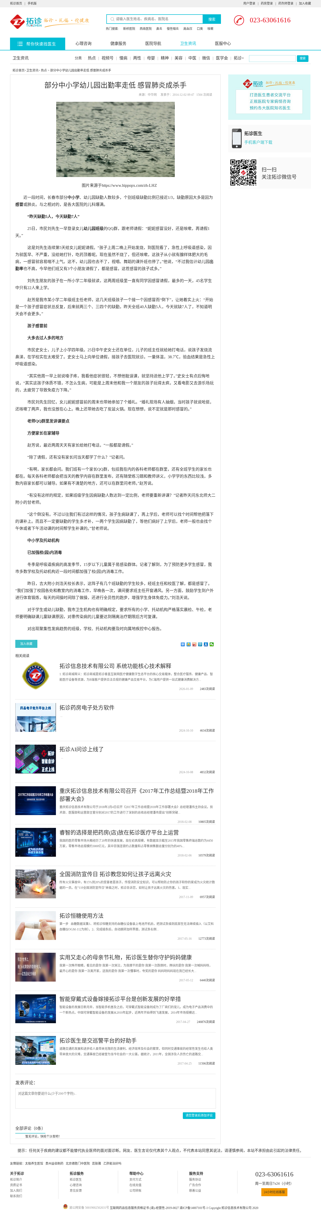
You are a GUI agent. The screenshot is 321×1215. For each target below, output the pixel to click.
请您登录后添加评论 (199, 1115)
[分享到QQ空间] (189, 644)
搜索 (211, 19)
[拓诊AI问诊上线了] (35, 759)
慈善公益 (195, 1190)
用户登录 (249, 3)
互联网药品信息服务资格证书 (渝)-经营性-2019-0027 (145, 1208)
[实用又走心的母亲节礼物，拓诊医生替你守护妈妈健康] (35, 967)
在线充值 (135, 1185)
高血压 (187, 29)
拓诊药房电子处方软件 (87, 708)
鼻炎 (159, 29)
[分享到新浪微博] (194, 644)
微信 (206, 58)
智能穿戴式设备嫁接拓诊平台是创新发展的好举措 (120, 999)
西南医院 (146, 29)
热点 (92, 58)
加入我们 (16, 1190)
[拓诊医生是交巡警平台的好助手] (35, 1050)
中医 (192, 58)
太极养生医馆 (34, 1163)
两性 (137, 58)
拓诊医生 (76, 1179)
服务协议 (195, 1179)
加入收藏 (305, 3)
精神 (165, 58)
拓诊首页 (16, 3)
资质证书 (16, 1185)
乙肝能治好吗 (112, 1163)
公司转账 (135, 1190)
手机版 (32, 3)
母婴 (151, 58)
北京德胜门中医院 (78, 1163)
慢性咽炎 (173, 29)
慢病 (123, 58)
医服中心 (223, 43)
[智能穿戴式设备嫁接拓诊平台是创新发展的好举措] (35, 1008)
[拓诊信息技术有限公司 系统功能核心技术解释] (35, 675)
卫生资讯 (188, 43)
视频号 (108, 58)
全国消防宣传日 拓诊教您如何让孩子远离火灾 (115, 874)
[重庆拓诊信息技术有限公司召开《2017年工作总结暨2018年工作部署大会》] (35, 800)
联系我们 (16, 1196)
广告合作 (195, 1185)
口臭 (200, 29)
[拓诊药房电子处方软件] (35, 717)
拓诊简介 (16, 1179)
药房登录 (267, 3)
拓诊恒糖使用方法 (81, 916)
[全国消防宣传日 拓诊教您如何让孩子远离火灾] (35, 884)
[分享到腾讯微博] (200, 644)
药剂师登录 (285, 3)
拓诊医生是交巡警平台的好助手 (98, 1040)
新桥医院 (129, 29)
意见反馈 (76, 1190)
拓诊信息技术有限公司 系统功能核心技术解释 (115, 666)
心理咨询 (83, 43)
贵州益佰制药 (54, 1163)
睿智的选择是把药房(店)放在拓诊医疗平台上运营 (119, 832)
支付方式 (135, 1179)
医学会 (222, 58)
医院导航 (153, 43)
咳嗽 (210, 29)
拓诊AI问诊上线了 (81, 749)
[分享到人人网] (206, 644)
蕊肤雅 (96, 1163)
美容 (179, 58)
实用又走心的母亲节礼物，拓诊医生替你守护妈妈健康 (125, 957)
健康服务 (118, 43)
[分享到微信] (212, 644)
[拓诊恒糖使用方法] (35, 925)
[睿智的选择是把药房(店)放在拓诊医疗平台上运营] (35, 842)
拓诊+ (239, 58)
